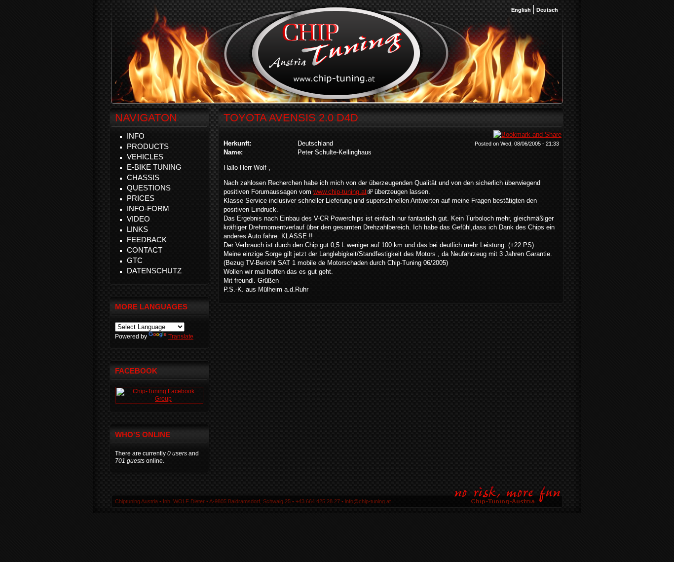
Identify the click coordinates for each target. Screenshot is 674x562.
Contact (144, 250)
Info (136, 136)
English (521, 10)
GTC (135, 260)
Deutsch (547, 10)
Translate (180, 336)
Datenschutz (154, 270)
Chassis (143, 177)
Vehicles (145, 156)
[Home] (336, 98)
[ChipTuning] (159, 398)
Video (138, 219)
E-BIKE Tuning (154, 167)
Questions (149, 188)
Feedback (147, 239)
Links (137, 229)
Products (148, 146)
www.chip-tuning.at (340, 191)
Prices (140, 198)
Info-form (148, 208)
